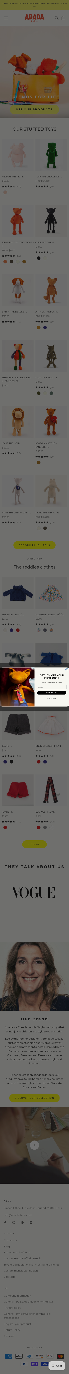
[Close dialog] (67, 669)
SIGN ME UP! (51, 693)
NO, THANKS (52, 698)
